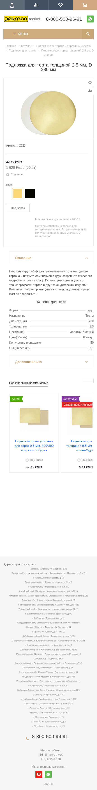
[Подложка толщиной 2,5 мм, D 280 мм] (48, 113)
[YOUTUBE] (38, 774)
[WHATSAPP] (90, 19)
